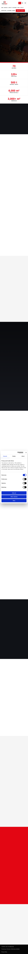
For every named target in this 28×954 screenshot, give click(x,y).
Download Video (10, 128)
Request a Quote (20, 10)
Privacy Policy (4, 951)
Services (6, 7)
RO (25, 3)
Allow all (14, 492)
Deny (14, 500)
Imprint (13, 10)
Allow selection (14, 496)
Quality (22, 7)
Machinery (14, 7)
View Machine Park (8, 57)
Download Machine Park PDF (13, 404)
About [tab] (23, 456)
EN (19, 3)
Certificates (3, 10)
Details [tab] (14, 456)
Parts (18, 7)
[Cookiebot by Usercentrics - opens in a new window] (17, 452)
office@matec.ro (10, 893)
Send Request (14, 876)
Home (2, 7)
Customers (9, 10)
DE (22, 3)
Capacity (10, 7)
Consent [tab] (5, 456)
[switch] (25, 479)
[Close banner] (26, 452)
